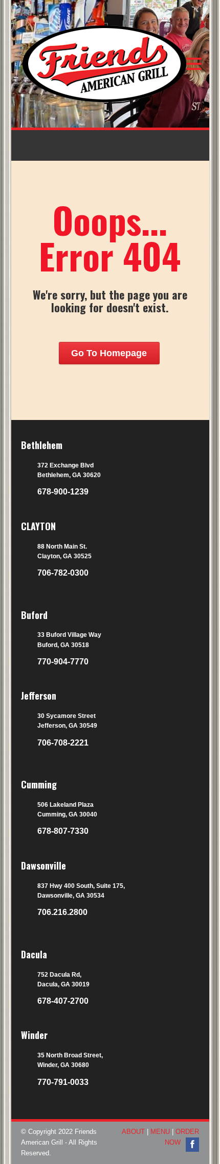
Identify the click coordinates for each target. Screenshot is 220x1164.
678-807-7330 (63, 831)
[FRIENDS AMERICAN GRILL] (80, 78)
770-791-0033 (63, 1082)
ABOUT (133, 1131)
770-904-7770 (63, 661)
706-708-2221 (63, 742)
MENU (160, 1131)
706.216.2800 (62, 912)
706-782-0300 (63, 572)
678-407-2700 (63, 1001)
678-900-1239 (63, 491)
